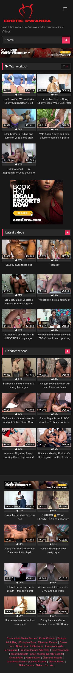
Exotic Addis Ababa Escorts (22, 638)
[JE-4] (36, 488)
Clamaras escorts (52, 657)
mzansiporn (11, 649)
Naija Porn (22, 646)
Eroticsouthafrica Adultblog (34, 649)
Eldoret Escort (56, 661)
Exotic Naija (36, 646)
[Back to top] (62, 662)
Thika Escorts (26, 665)
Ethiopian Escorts (47, 642)
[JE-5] (36, 56)
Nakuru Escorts (44, 665)
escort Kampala (19, 653)
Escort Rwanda (60, 649)
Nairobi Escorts (54, 653)
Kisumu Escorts (37, 661)
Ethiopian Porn (27, 642)
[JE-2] (36, 223)
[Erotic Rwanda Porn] (30, 13)
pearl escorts (37, 653)
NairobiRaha (16, 657)
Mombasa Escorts (17, 661)
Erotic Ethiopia (47, 638)
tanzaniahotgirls (54, 646)
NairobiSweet (33, 657)
